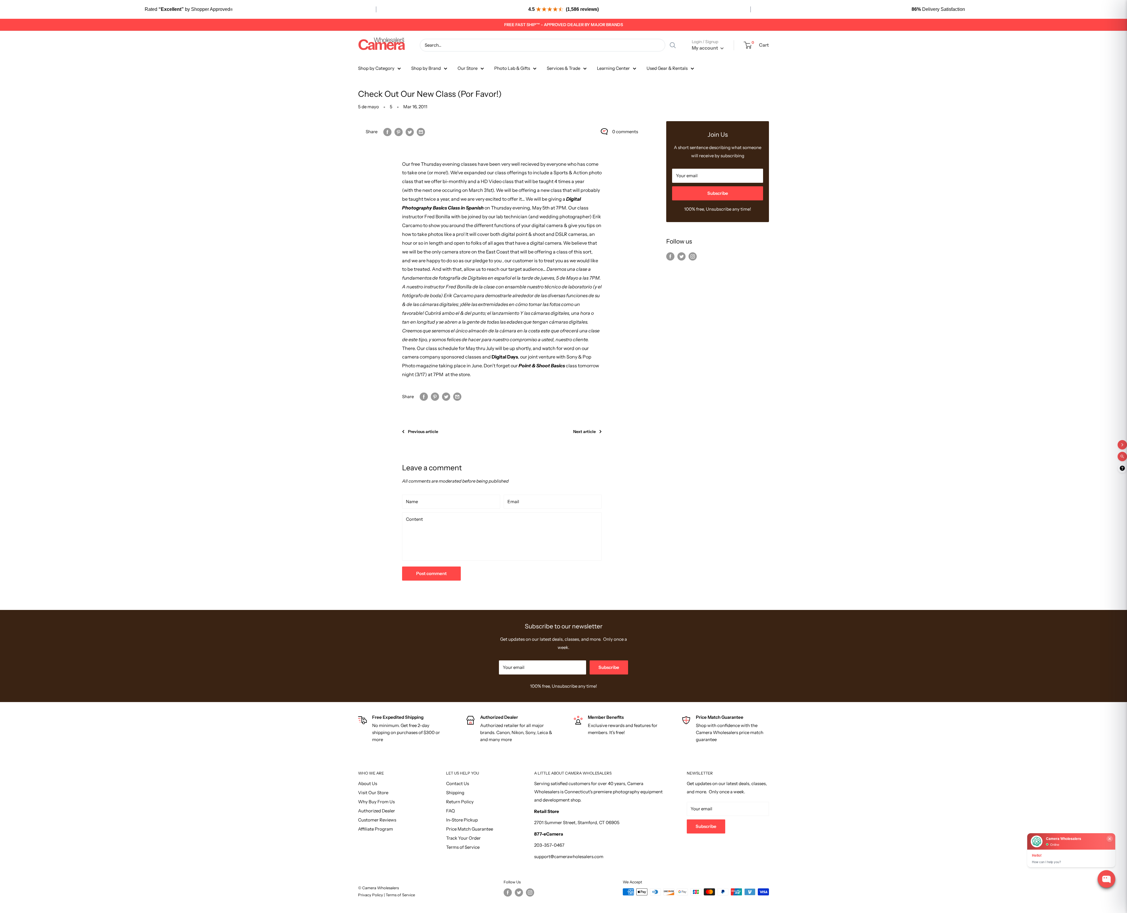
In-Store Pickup (462, 820)
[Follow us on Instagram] (693, 256)
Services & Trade (563, 68)
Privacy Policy (371, 894)
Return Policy (460, 801)
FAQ (450, 811)
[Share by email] (421, 131)
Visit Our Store (373, 792)
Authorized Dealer (376, 811)
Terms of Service (463, 847)
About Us (367, 783)
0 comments (625, 131)
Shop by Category (376, 68)
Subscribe (717, 193)
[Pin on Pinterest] (398, 131)
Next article (584, 431)
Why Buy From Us (376, 801)
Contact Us (457, 783)
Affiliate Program (375, 829)
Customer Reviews (377, 820)
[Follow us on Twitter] (681, 256)
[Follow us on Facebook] (670, 256)
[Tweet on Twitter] (410, 131)
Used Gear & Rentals (667, 68)
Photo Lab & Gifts (512, 68)
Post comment (431, 573)
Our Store (468, 68)
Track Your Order (463, 838)
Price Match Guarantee (469, 829)
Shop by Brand (426, 68)
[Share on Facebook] (387, 131)
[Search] (672, 45)
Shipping (455, 792)
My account (705, 48)
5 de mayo (368, 106)
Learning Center (613, 68)
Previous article (423, 431)
